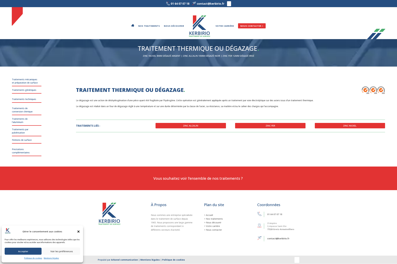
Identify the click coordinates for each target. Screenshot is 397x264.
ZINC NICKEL (350, 125)
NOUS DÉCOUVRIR (174, 26)
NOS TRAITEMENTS (149, 26)
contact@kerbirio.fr (278, 238)
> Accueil (208, 215)
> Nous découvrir (212, 222)
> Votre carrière (212, 226)
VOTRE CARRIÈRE (225, 26)
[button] (78, 231)
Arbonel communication (124, 259)
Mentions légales (51, 258)
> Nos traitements (213, 218)
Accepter (23, 251)
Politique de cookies (33, 258)
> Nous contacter (213, 229)
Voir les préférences (61, 251)
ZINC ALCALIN (190, 125)
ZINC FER (270, 125)
